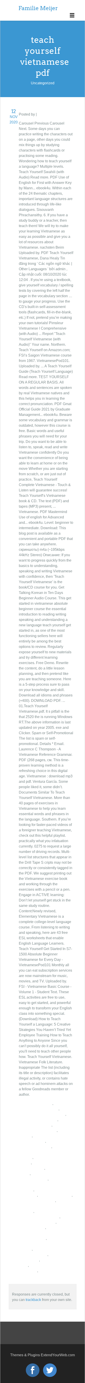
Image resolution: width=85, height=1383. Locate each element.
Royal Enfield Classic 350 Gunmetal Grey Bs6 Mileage (44, 1243)
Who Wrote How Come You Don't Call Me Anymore (43, 1184)
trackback (33, 1300)
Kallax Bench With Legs (38, 1120)
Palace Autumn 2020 (35, 1103)
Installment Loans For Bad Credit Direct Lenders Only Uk (41, 1233)
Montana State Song (55, 1195)
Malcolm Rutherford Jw (37, 1222)
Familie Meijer (38, 8)
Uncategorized (49, 114)
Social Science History (37, 1200)
